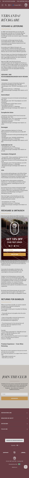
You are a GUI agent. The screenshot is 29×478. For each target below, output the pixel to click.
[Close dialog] (26, 220)
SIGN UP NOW (14, 254)
